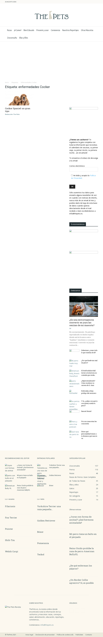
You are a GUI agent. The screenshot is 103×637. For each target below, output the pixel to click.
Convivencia (55, 30)
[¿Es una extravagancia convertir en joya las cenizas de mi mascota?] (83, 306)
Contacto (88, 635)
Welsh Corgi (11, 551)
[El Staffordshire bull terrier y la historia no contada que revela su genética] (74, 373)
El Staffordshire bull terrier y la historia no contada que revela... (89, 373)
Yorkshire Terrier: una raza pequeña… (49, 508)
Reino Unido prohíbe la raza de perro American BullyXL (25, 487)
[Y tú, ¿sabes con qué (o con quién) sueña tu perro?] (74, 405)
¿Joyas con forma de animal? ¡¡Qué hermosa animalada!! (25, 467)
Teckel (40, 554)
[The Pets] (51, 15)
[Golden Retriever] (42, 477)
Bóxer (51, 485)
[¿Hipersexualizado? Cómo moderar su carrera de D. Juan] (74, 384)
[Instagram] (92, 2)
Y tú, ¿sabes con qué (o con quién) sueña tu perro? (89, 403)
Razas (9, 30)
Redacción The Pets (12, 114)
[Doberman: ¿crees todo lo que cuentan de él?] (74, 352)
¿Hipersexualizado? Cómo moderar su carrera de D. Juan (88, 383)
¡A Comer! (17, 30)
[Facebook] (88, 2)
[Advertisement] (51, 60)
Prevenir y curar (42, 30)
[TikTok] (96, 2)
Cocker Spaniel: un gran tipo (17, 110)
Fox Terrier (11, 517)
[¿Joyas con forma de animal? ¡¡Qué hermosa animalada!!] (10, 468)
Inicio (7, 82)
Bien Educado (29, 30)
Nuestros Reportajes (70, 30)
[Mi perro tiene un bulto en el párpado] (10, 478)
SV (70, 328)
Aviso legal (29, 635)
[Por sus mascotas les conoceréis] (74, 424)
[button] (84, 2)
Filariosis (10, 506)
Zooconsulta (12, 37)
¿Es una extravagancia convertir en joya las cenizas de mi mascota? (81, 322)
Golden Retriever (55, 475)
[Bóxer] (42, 487)
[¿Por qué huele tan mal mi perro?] (74, 363)
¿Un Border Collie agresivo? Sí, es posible (81, 581)
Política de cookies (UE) (65, 635)
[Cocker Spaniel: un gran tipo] (19, 98)
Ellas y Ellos (23, 37)
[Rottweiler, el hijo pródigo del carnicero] (74, 393)
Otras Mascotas (87, 30)
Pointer (9, 528)
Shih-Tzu (10, 540)
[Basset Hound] (74, 413)
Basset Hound (86, 411)
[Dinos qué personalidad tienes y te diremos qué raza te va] (74, 434)
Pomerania (43, 543)
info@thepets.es (47, 625)
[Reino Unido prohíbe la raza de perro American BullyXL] (10, 487)
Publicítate (79, 635)
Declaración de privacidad (45, 635)
